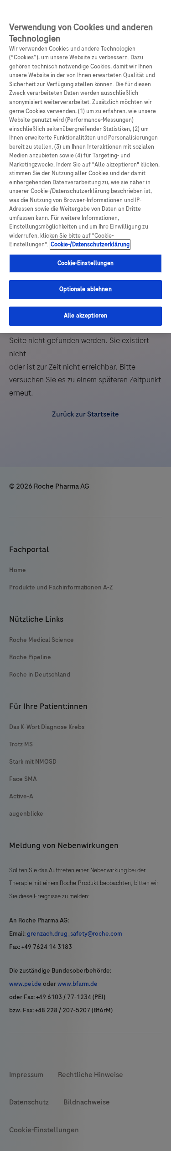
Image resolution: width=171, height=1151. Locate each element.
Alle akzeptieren (85, 316)
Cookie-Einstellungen (85, 263)
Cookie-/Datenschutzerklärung (90, 244)
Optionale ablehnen (85, 289)
